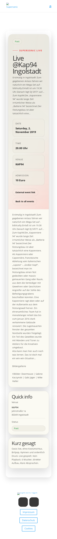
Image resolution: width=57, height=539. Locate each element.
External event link (25, 192)
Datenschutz (28, 520)
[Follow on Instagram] (23, 502)
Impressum (29, 511)
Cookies (28, 528)
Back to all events (25, 201)
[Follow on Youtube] (34, 502)
